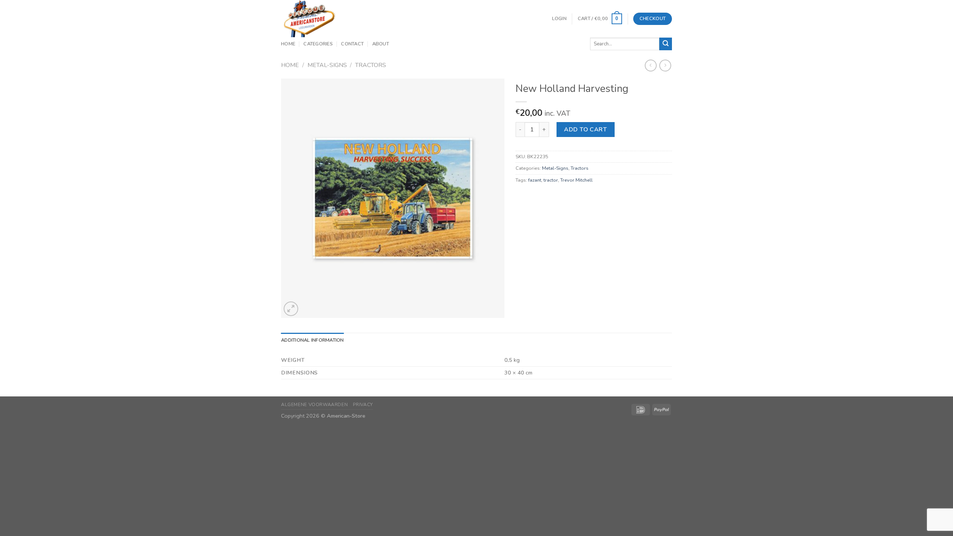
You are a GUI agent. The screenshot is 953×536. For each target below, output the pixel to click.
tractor (551, 180)
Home (288, 44)
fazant (534, 180)
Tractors (370, 65)
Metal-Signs (327, 65)
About (380, 44)
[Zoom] (291, 309)
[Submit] (665, 44)
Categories (318, 44)
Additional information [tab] (312, 340)
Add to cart (585, 129)
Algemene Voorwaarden (314, 405)
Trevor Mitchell (576, 180)
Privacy (363, 405)
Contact (352, 44)
